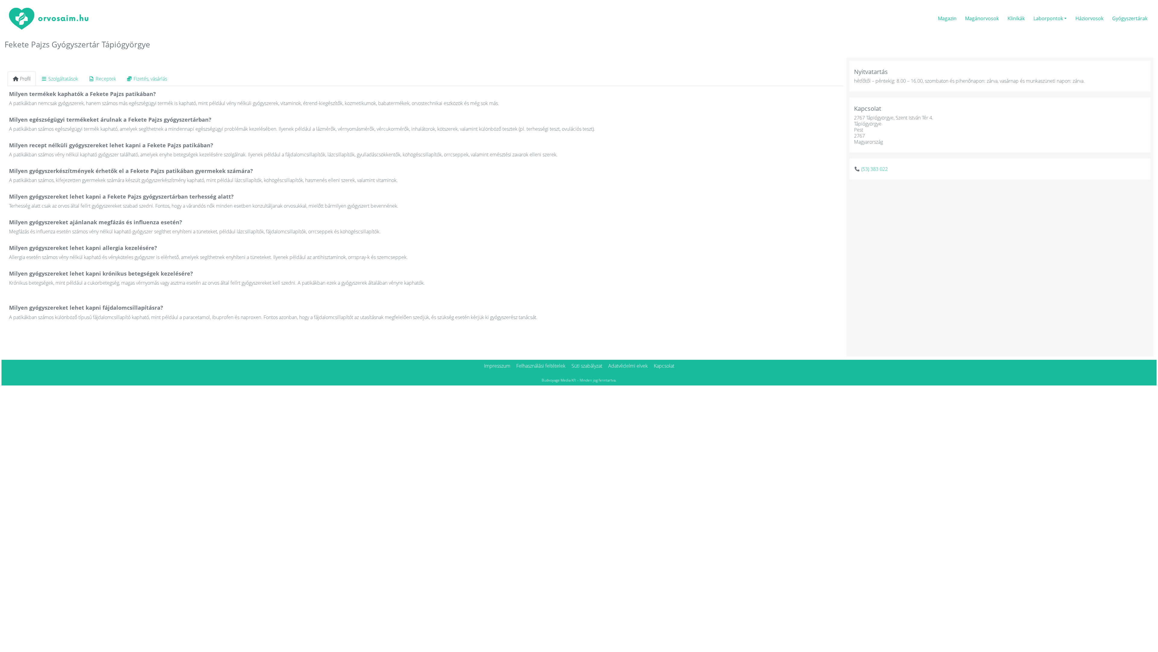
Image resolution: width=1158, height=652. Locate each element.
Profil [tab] (25, 78)
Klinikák (1016, 18)
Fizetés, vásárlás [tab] (150, 78)
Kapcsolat (664, 366)
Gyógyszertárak (1129, 18)
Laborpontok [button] (1048, 18)
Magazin (947, 18)
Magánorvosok (982, 18)
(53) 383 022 (874, 169)
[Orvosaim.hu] (48, 18)
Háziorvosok (1089, 18)
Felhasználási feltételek (540, 366)
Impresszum (497, 366)
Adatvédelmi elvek (628, 366)
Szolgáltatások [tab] (63, 78)
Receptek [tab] (106, 78)
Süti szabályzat (586, 366)
